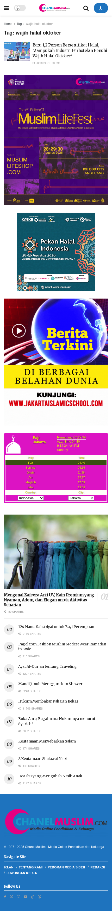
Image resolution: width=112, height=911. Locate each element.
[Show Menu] (6, 8)
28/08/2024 (42, 63)
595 (57, 63)
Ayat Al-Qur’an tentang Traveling (47, 666)
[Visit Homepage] (54, 8)
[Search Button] (86, 8)
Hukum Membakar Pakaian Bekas (48, 701)
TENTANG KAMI (30, 867)
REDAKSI (97, 867)
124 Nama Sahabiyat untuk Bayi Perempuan (56, 626)
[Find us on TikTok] (32, 896)
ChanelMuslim (35, 846)
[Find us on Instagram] (18, 897)
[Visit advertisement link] (56, 140)
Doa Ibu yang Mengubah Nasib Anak (50, 776)
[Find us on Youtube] (25, 897)
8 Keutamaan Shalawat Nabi (42, 758)
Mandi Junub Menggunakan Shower (50, 683)
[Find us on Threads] (39, 896)
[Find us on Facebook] (5, 897)
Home (8, 23)
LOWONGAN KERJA (22, 872)
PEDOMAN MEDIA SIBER (66, 867)
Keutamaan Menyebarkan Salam (47, 741)
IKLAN (9, 867)
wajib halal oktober (39, 23)
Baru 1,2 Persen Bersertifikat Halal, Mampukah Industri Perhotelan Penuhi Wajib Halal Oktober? (70, 50)
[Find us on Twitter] (11, 897)
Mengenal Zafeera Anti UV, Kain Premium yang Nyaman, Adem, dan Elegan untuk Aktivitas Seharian (49, 599)
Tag (19, 23)
